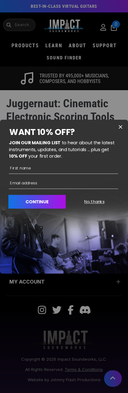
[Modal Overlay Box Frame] (64, 196)
